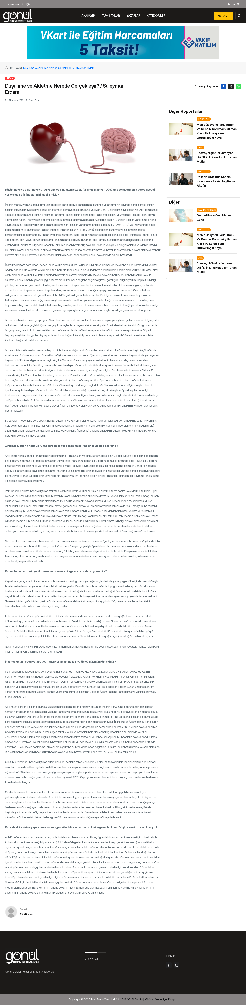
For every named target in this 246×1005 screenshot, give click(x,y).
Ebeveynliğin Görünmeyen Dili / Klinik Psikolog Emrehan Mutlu (217, 157)
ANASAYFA (88, 15)
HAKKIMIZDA (13, 4)
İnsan (10, 78)
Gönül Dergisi (35, 100)
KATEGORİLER (156, 15)
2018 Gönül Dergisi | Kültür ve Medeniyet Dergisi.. (149, 999)
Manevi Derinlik (207, 210)
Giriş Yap (223, 16)
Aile (200, 147)
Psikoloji (203, 119)
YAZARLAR (133, 15)
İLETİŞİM (26, 4)
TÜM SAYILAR (111, 15)
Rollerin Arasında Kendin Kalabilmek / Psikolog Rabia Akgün (216, 181)
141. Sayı (15, 68)
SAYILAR (93, 959)
